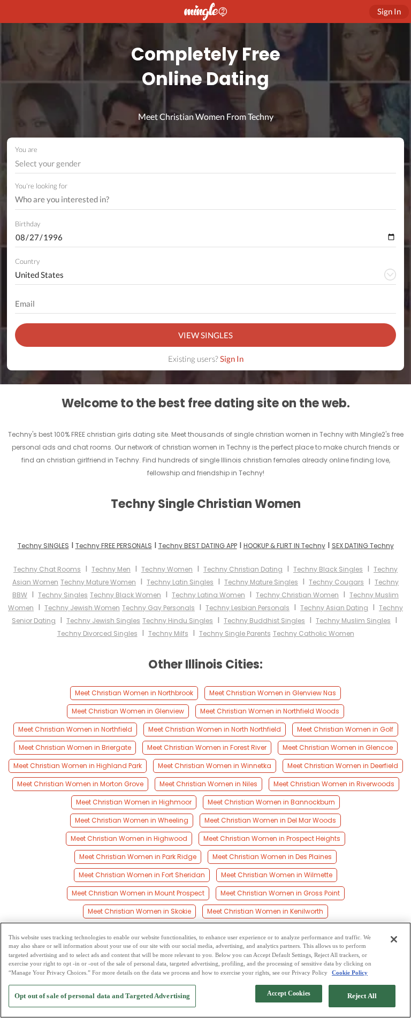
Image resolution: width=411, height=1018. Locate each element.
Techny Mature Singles (261, 582)
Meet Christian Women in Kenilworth (265, 911)
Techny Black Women (125, 594)
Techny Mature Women (98, 582)
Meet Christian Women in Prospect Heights (271, 838)
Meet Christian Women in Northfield (75, 729)
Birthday (27, 223)
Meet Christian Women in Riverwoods (333, 783)
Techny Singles (63, 594)
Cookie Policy (350, 972)
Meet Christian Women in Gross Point (280, 893)
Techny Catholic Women (313, 633)
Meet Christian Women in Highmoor (134, 802)
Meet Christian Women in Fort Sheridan (142, 874)
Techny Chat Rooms (47, 569)
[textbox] (204, 163)
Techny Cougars (336, 582)
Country (27, 261)
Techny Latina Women (208, 594)
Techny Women (167, 569)
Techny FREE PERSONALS (113, 545)
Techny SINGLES (43, 545)
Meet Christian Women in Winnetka (214, 765)
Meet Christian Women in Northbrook (134, 692)
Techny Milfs (168, 633)
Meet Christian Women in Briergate (75, 747)
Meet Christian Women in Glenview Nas (272, 692)
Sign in (389, 11)
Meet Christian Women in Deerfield (342, 765)
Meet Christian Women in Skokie (139, 911)
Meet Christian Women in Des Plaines (272, 856)
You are (26, 149)
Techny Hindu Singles (177, 620)
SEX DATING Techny (363, 545)
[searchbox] (198, 199)
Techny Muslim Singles (353, 620)
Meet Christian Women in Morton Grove (80, 783)
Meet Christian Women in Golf (345, 729)
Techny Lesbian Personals (248, 607)
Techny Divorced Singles (97, 633)
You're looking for (41, 186)
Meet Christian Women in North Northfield (214, 729)
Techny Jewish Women (82, 607)
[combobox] (206, 163)
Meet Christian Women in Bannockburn (271, 802)
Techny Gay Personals (158, 607)
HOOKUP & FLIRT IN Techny (284, 545)
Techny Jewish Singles (103, 620)
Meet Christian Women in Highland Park (77, 765)
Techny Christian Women (297, 594)
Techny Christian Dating (243, 569)
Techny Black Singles (328, 569)
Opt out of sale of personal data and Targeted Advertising (102, 996)
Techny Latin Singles (180, 582)
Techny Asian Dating (334, 607)
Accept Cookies (288, 993)
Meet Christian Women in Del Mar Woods (270, 820)
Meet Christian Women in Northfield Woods (269, 711)
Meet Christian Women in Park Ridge (137, 856)
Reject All (362, 996)
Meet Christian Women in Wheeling (131, 820)
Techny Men (111, 569)
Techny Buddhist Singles (264, 620)
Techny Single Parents (235, 633)
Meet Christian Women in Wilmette (276, 874)
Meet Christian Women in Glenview (128, 711)
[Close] (394, 939)
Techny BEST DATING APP (197, 545)
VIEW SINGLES (205, 335)
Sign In (231, 358)
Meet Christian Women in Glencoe (338, 747)
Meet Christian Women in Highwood (129, 838)
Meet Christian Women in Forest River (207, 747)
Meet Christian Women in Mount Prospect (138, 893)
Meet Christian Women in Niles (208, 783)
